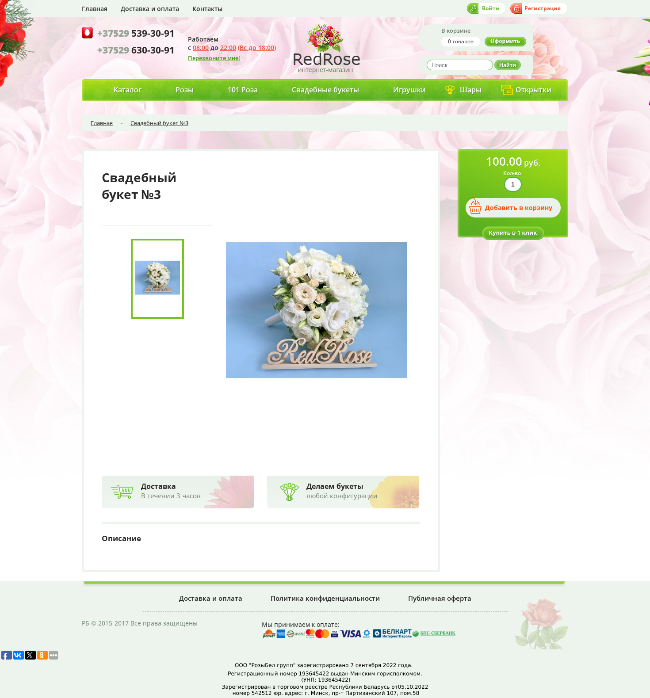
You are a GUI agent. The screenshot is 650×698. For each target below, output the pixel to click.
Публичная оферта (439, 598)
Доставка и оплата (150, 8)
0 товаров (461, 41)
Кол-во (512, 173)
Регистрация (542, 8)
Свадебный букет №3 (159, 123)
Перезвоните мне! (214, 58)
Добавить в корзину (518, 207)
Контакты (207, 8)
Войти (491, 8)
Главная (94, 8)
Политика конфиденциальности (325, 598)
